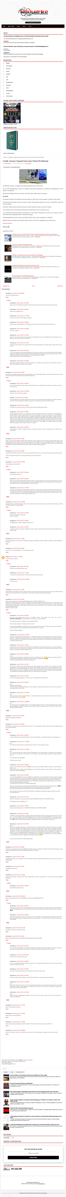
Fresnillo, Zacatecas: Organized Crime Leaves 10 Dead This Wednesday (25, 161)
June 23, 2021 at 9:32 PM (22, 309)
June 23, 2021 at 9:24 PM (22, 383)
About (24, 26)
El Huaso (8, 68)
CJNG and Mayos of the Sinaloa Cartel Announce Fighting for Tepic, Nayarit (28, 1075)
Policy (29, 26)
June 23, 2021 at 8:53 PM (18, 293)
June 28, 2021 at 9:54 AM (22, 360)
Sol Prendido (9, 96)
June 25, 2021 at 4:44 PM (22, 885)
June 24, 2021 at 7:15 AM (18, 538)
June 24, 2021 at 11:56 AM (16, 556)
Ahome (7, 556)
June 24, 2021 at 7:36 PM (18, 866)
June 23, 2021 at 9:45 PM (18, 451)
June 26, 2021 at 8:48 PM (22, 427)
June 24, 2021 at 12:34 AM (21, 397)
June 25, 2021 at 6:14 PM (22, 664)
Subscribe (33, 1157)
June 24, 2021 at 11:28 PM (22, 741)
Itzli (7, 77)
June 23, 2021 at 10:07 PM (18, 462)
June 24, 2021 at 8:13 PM (22, 566)
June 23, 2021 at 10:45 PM (22, 391)
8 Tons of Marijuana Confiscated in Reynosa (23, 275)
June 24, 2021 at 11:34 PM (22, 749)
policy (7, 56)
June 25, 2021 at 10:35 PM (22, 692)
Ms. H (7, 88)
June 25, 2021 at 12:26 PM (22, 634)
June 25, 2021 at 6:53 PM (22, 682)
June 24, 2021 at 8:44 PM (22, 735)
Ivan (7, 79)
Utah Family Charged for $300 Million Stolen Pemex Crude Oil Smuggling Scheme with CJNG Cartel (34, 1091)
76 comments (27, 163)
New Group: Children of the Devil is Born (22, 244)
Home (4, 26)
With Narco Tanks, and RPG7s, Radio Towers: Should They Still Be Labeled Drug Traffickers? (35, 234)
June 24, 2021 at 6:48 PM (18, 847)
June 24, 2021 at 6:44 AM (22, 322)
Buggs (7, 63)
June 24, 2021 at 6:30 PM (18, 715)
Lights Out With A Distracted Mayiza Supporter (21, 1108)
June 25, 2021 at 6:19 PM (22, 675)
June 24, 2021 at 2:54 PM (22, 512)
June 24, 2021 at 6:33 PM (18, 724)
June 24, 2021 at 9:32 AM (22, 472)
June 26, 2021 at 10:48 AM (18, 1030)
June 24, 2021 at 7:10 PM (18, 856)
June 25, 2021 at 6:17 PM (22, 797)
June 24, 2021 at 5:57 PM (18, 599)
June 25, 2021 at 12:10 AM (18, 874)
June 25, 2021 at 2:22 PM (18, 936)
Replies (9, 300)
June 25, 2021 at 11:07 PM (18, 1005)
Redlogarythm (9, 90)
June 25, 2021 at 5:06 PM (22, 478)
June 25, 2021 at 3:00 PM (22, 764)
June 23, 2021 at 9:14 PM (18, 438)
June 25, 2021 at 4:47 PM (22, 954)
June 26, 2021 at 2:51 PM (22, 342)
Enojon (8, 71)
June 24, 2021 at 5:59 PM (22, 527)
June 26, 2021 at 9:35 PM (22, 824)
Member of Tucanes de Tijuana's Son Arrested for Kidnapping (27, 255)
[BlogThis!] (5, 227)
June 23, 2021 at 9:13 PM (18, 372)
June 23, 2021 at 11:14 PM (22, 315)
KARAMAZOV (9, 82)
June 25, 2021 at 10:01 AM (18, 927)
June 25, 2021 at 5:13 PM (22, 645)
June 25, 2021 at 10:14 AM (22, 579)
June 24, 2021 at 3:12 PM (22, 335)
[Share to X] (7, 227)
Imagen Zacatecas (7, 223)
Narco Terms (11, 26)
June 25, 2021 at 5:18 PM (22, 775)
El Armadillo (9, 66)
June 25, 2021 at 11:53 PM (18, 1021)
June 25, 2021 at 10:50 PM (22, 981)
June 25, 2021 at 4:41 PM (22, 945)
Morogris (8, 85)
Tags (12, 1072)
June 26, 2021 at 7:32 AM (22, 487)
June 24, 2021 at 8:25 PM (22, 615)
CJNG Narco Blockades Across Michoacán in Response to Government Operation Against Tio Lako (34, 1124)
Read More (37, 236)
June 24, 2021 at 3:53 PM (22, 520)
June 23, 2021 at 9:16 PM (22, 303)
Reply (7, 297)
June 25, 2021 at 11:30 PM (18, 1013)
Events (18, 26)
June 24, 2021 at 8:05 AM (18, 548)
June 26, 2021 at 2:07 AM (22, 992)
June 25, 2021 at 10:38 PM (22, 701)
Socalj (7, 93)
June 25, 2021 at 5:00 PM (22, 411)
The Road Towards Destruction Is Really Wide (21, 1083)
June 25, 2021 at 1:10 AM (22, 572)
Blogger (45, 1193)
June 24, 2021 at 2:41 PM (18, 589)
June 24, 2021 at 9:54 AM (22, 328)
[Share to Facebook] (8, 227)
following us (41, 1183)
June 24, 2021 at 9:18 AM (22, 405)
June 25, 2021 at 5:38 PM (22, 654)
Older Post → (60, 286)
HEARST (8, 74)
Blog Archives (19, 1072)
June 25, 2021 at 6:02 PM (22, 914)
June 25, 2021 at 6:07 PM (22, 975)
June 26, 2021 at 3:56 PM (22, 813)
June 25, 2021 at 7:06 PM (22, 806)
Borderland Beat (32, 1193)
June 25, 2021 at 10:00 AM (18, 896)
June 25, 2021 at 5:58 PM (22, 961)
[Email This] (3, 227)
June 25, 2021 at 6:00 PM (22, 969)
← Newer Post (5, 286)
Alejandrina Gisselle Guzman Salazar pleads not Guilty (25, 265)
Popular (6, 1072)
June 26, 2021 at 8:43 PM (22, 350)
